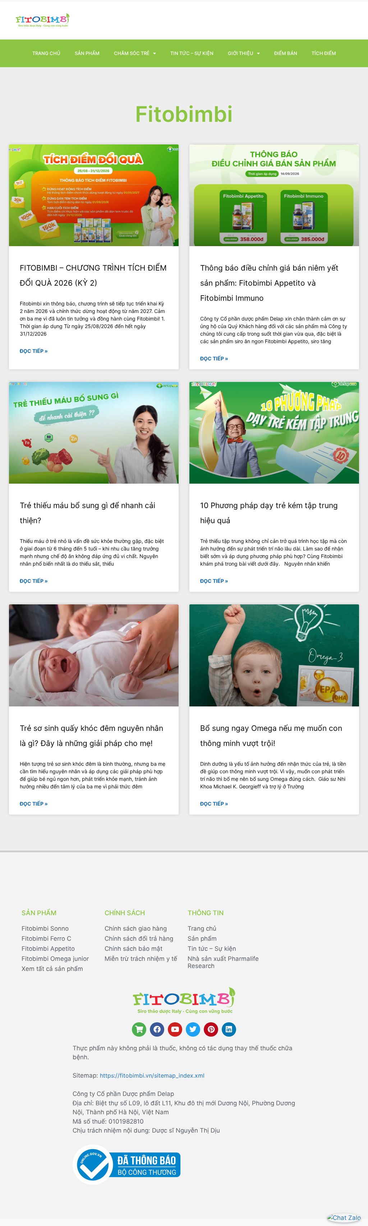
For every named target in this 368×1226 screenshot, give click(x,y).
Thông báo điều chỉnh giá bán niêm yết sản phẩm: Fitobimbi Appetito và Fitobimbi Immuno (269, 283)
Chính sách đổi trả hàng (139, 938)
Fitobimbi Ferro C (46, 938)
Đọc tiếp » (34, 351)
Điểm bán (285, 53)
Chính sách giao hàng (136, 928)
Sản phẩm (87, 53)
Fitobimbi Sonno (45, 928)
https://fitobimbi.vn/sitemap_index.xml (152, 1075)
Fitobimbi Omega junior (55, 958)
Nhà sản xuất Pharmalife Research (223, 962)
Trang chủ (46, 53)
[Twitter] (193, 1029)
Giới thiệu (240, 53)
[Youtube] (175, 1029)
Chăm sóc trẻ (132, 53)
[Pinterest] (211, 1029)
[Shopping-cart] (139, 1029)
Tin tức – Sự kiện (191, 53)
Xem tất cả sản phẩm (52, 968)
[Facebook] (157, 1029)
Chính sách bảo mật (133, 948)
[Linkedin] (229, 1029)
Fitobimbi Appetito (48, 948)
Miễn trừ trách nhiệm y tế (141, 958)
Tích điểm (324, 53)
